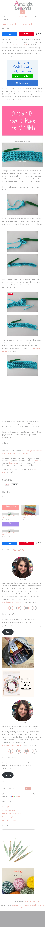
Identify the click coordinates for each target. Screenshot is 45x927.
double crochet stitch (20, 45)
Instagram (26, 608)
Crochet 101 (20, 549)
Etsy (34, 608)
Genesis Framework (30, 905)
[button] (22, 12)
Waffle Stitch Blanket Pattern (29, 516)
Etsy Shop (34, 461)
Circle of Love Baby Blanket (11, 807)
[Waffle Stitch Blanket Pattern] (30, 510)
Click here (13, 463)
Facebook (11, 608)
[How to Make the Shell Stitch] (10, 527)
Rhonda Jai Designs (31, 901)
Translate (19, 796)
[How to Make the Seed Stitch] (10, 510)
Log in (22, 907)
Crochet (13, 549)
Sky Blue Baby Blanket (9, 817)
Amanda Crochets (22, 5)
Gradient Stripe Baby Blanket (12, 813)
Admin (39, 901)
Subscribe (8, 632)
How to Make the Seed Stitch (10, 516)
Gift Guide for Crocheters (10, 820)
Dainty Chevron (16, 905)
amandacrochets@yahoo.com (12, 602)
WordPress (40, 905)
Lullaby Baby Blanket (9, 810)
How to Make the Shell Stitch (10, 533)
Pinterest (18, 608)
